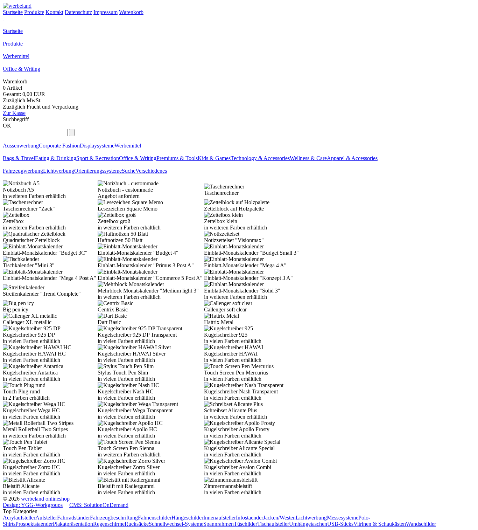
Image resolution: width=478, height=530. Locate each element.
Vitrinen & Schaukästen (379, 524)
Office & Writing (21, 69)
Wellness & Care (308, 158)
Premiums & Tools (177, 158)
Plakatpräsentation (73, 524)
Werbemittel (16, 56)
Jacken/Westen (279, 518)
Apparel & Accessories (352, 158)
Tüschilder (245, 524)
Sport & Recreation (97, 158)
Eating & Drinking (55, 158)
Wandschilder (421, 524)
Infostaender (249, 518)
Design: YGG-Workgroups (33, 505)
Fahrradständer (73, 518)
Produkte (13, 44)
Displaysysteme (97, 146)
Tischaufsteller (273, 524)
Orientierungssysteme (98, 171)
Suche (128, 171)
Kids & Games (214, 158)
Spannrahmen (218, 524)
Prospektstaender (34, 524)
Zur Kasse (14, 113)
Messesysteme (342, 518)
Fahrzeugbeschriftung (114, 518)
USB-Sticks (340, 524)
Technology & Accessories (260, 158)
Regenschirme (109, 524)
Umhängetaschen (308, 524)
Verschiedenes (151, 171)
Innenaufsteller (219, 518)
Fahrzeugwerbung (23, 171)
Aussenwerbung (21, 146)
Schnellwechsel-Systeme (176, 524)
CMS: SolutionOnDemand (98, 505)
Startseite (13, 31)
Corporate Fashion (59, 146)
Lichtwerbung (58, 171)
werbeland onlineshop (45, 499)
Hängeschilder (187, 518)
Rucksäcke (137, 524)
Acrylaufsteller (19, 518)
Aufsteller (46, 518)
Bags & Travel (19, 158)
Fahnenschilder (154, 518)
